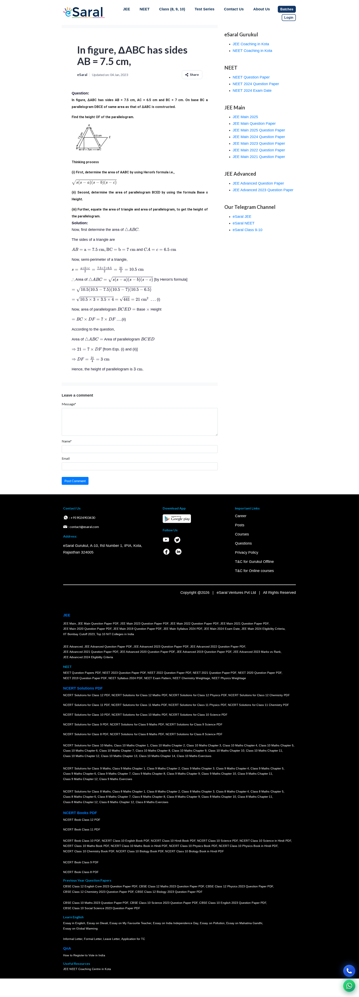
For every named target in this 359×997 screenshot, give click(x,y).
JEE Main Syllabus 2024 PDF (182, 628)
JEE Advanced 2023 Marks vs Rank (257, 651)
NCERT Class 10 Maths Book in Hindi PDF (139, 846)
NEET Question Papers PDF (82, 672)
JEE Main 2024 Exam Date (222, 628)
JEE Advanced (73, 646)
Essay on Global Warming (80, 928)
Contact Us (234, 9)
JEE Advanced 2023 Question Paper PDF (160, 646)
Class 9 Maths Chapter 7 (114, 773)
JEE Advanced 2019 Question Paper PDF (204, 651)
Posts (239, 525)
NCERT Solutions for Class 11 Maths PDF (139, 705)
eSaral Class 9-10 (247, 230)
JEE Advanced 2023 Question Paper (263, 190)
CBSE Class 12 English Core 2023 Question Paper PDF (100, 886)
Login (288, 17)
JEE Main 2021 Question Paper (259, 157)
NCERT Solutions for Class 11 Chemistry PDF (258, 705)
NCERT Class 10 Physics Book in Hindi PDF (248, 846)
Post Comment (75, 481)
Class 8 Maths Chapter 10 (219, 796)
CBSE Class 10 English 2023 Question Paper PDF (232, 902)
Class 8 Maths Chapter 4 (232, 791)
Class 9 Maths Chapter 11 (255, 773)
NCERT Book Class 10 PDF (81, 840)
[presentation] (94, 182)
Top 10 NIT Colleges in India (115, 634)
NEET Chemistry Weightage (191, 678)
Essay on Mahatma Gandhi (244, 923)
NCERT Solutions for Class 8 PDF (85, 734)
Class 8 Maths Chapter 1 (128, 791)
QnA (67, 948)
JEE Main (69, 623)
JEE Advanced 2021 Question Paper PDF (90, 651)
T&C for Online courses (254, 571)
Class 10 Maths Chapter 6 (80, 750)
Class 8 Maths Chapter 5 (267, 791)
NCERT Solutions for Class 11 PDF (86, 705)
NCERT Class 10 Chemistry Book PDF (88, 851)
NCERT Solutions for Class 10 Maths (87, 745)
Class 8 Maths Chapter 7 (114, 796)
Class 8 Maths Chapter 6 (79, 796)
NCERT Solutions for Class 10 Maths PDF (139, 714)
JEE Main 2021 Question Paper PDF (244, 623)
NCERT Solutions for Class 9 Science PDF (194, 724)
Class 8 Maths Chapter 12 (80, 802)
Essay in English (74, 923)
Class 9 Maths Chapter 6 (79, 773)
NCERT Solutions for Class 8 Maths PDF (137, 734)
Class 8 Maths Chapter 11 (255, 796)
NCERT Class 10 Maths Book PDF (86, 846)
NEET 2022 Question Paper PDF (169, 672)
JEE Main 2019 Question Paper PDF (137, 628)
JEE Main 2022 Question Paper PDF (194, 623)
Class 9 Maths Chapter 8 (148, 773)
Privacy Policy (246, 552)
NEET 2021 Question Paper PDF (214, 672)
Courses (242, 534)
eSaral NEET (243, 223)
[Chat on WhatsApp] (349, 986)
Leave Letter (111, 939)
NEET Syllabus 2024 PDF (125, 678)
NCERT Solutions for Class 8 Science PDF (194, 734)
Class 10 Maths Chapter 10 (226, 750)
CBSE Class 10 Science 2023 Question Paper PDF (164, 902)
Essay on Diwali (97, 923)
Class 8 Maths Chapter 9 (183, 796)
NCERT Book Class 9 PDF (81, 862)
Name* (67, 441)
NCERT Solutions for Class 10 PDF (86, 714)
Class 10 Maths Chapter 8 (153, 750)
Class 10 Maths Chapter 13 (119, 756)
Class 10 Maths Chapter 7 (116, 750)
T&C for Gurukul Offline (254, 562)
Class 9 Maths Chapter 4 (232, 768)
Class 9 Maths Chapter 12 (80, 779)
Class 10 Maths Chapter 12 (81, 756)
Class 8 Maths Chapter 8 (148, 796)
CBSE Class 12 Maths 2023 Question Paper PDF (171, 886)
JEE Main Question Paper (254, 123)
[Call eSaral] (349, 971)
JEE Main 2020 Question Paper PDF (87, 628)
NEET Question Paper (251, 77)
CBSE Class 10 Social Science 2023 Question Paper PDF (101, 908)
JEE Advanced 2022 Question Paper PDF (217, 646)
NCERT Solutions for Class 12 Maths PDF (139, 695)
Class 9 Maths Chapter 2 (163, 768)
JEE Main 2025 (245, 117)
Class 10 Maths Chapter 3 (204, 745)
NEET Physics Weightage (229, 678)
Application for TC (133, 939)
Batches (286, 9)
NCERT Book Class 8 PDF (81, 872)
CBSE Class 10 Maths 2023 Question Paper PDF (95, 902)
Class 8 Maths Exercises (152, 802)
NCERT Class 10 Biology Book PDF (140, 851)
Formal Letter (93, 939)
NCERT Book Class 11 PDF (81, 829)
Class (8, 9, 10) (172, 9)
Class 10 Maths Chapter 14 (157, 756)
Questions (243, 543)
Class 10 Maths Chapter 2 (167, 745)
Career (240, 516)
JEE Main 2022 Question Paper (259, 150)
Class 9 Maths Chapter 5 (267, 768)
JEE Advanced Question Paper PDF (108, 646)
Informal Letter (72, 939)
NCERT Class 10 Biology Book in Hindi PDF (194, 851)
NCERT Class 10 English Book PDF (125, 840)
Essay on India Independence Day (175, 923)
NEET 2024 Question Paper (256, 84)
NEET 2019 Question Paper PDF (85, 678)
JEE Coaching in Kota (251, 44)
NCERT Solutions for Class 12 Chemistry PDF (259, 695)
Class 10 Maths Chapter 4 (240, 745)
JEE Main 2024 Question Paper (259, 137)
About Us (261, 9)
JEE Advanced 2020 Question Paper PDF (147, 651)
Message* (69, 404)
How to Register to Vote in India (84, 955)
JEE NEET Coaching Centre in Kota (87, 969)
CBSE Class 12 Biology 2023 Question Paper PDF (168, 891)
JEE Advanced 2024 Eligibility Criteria (88, 657)
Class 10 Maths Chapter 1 (131, 745)
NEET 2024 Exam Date (252, 90)
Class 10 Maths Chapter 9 (189, 750)
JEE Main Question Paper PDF (98, 623)
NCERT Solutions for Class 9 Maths (87, 768)
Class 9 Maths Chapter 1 (128, 768)
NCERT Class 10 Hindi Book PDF (173, 840)
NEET (145, 9)
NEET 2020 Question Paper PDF (260, 672)
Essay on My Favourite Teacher (130, 923)
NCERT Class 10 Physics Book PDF (193, 846)
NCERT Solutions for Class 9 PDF (85, 724)
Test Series (204, 9)
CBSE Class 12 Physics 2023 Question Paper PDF (239, 886)
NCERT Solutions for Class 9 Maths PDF (137, 724)
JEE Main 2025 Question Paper (259, 130)
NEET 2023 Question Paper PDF (124, 672)
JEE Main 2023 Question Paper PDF (144, 623)
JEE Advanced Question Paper (258, 183)
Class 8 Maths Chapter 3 (198, 791)
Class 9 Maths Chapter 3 (198, 768)
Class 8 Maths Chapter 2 (163, 791)
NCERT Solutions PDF (83, 688)
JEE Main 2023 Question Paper (259, 143)
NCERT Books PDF (80, 813)
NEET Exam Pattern (157, 678)
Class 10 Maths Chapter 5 (276, 745)
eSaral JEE (242, 216)
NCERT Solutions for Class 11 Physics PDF (197, 705)
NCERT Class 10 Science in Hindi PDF (265, 840)
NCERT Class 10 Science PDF (217, 840)
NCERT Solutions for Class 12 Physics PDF (198, 695)
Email (66, 458)
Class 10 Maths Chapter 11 (264, 750)
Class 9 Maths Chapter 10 (219, 773)
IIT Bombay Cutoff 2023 (79, 634)
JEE (126, 9)
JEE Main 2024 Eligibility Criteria (263, 628)
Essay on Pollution (212, 923)
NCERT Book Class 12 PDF (81, 819)
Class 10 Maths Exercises (194, 756)
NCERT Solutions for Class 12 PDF (86, 695)
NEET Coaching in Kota (252, 51)
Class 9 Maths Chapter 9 (183, 773)
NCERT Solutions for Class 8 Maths (87, 791)
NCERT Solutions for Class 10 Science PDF (198, 714)
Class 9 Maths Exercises (115, 779)
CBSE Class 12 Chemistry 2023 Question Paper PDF (98, 891)
